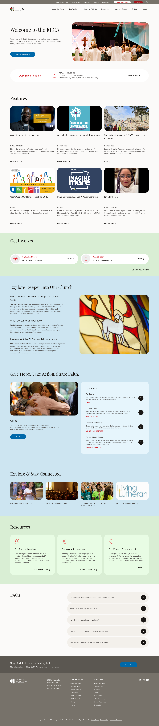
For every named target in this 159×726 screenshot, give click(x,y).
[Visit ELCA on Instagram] (143, 680)
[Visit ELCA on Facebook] (139, 680)
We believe (14, 325)
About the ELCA (76, 683)
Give (138, 2)
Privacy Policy (95, 720)
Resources (74, 692)
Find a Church (75, 2)
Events (73, 705)
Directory (87, 2)
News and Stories (76, 696)
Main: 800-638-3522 (54, 685)
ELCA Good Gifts (122, 2)
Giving (73, 702)
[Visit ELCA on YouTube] (147, 680)
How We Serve (75, 686)
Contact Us (97, 705)
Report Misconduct (100, 702)
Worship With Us (76, 689)
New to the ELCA (62, 2)
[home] (17, 9)
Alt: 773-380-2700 (53, 688)
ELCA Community (99, 699)
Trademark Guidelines (116, 720)
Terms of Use (104, 720)
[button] (59, 9)
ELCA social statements (19, 344)
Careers (96, 2)
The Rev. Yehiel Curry (18, 304)
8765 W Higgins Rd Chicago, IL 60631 (53, 681)
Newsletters (106, 2)
